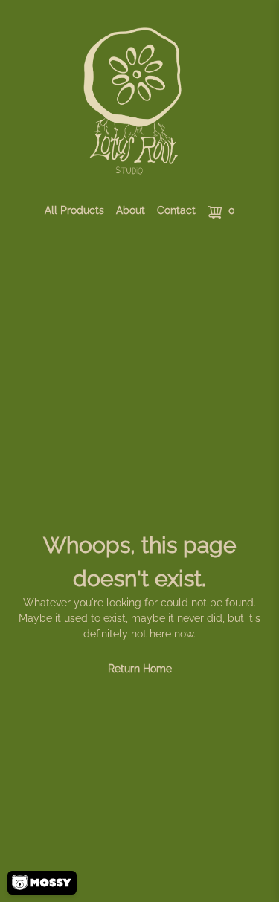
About (130, 210)
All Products (74, 210)
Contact (176, 210)
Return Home (140, 669)
